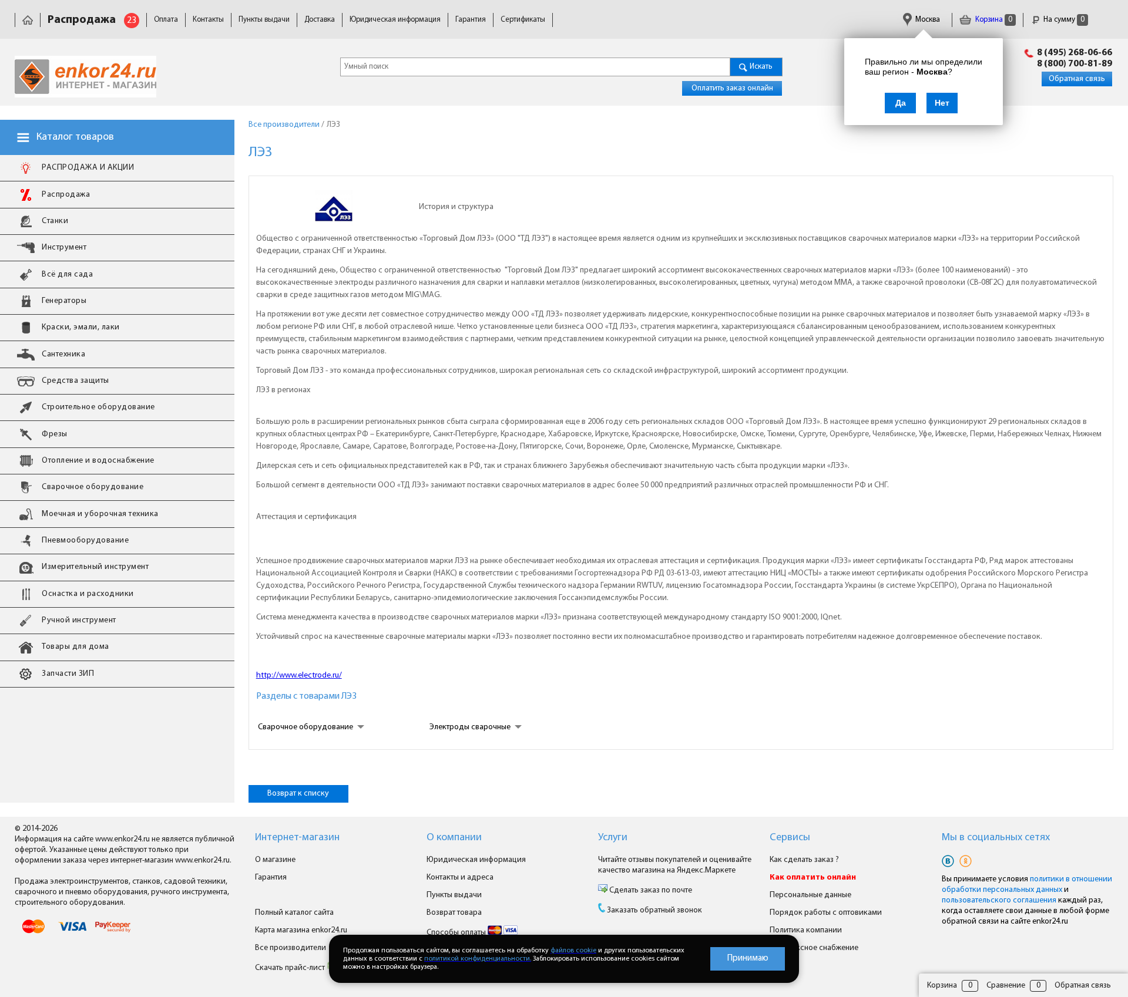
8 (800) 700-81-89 (1074, 64)
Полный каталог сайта (294, 912)
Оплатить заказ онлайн (732, 88)
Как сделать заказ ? (804, 859)
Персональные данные (810, 895)
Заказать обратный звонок (654, 910)
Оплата (166, 19)
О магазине (275, 859)
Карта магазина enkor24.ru (301, 930)
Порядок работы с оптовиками (826, 912)
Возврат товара (454, 912)
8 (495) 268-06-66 (1074, 53)
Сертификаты (523, 19)
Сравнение (1005, 985)
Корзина (992, 19)
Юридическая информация (395, 19)
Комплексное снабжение (814, 948)
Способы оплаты (457, 932)
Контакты (208, 19)
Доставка (319, 19)
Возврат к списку (298, 793)
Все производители (290, 948)
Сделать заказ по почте (649, 890)
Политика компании (806, 930)
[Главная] (27, 20)
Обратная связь (1077, 79)
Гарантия (470, 19)
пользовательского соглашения (999, 900)
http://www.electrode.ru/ (299, 675)
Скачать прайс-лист (291, 968)
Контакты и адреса (460, 877)
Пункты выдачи (264, 19)
